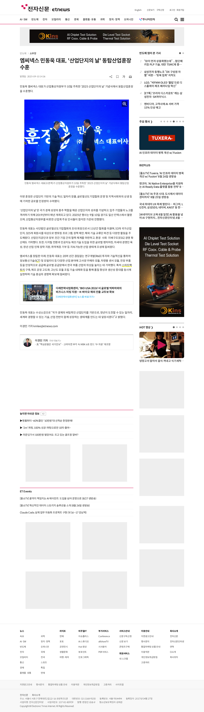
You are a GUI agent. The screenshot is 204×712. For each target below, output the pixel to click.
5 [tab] (174, 121)
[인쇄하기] (130, 76)
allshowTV (103, 641)
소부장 (33, 53)
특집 (43, 667)
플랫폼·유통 (89, 19)
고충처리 (145, 662)
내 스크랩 (123, 658)
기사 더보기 (54, 340)
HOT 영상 (146, 327)
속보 (22, 636)
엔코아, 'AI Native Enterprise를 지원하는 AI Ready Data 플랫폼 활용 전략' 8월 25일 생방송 (161, 187)
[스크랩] (117, 76)
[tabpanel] (161, 84)
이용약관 (145, 652)
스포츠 (44, 662)
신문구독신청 (125, 636)
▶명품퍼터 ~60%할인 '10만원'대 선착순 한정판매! (46, 420)
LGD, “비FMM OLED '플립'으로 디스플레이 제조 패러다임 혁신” (163, 84)
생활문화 (64, 652)
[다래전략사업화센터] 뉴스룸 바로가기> (75, 296)
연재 (43, 672)
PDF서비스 (103, 652)
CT (37, 260)
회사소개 (36, 695)
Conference (104, 636)
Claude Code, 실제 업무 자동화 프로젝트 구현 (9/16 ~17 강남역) (53, 512)
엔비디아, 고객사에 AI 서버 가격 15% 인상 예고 (161, 105)
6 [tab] (177, 121)
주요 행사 (145, 121)
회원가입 (180, 10)
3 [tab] (167, 121)
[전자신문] (45, 7)
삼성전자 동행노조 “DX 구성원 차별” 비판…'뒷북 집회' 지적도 (162, 73)
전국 (43, 657)
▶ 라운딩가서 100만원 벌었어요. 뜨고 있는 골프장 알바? (49, 434)
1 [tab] (180, 53)
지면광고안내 (147, 636)
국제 (43, 652)
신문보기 (150, 10)
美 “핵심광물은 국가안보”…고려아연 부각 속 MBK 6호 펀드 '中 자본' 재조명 (73, 344)
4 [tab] (170, 121)
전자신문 (174, 636)
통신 (67, 19)
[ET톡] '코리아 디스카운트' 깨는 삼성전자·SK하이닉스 (163, 95)
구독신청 (160, 10)
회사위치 (174, 657)
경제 (76, 19)
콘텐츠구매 (124, 646)
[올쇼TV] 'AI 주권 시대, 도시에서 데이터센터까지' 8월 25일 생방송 (161, 195)
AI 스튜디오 (83, 641)
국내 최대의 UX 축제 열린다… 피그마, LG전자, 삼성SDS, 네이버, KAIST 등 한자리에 (161, 207)
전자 (45, 19)
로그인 (172, 10)
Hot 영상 (82, 646)
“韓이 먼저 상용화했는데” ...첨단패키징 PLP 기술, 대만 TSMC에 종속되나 (163, 63)
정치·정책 (114, 19)
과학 (102, 19)
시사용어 (102, 646)
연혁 (172, 646)
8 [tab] (183, 121)
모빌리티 (56, 19)
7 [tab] (180, 121)
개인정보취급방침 (149, 657)
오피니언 (128, 19)
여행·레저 (64, 657)
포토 (62, 641)
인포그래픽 (83, 657)
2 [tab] (183, 53)
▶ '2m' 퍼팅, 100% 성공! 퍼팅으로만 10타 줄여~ (45, 427)
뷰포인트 (82, 652)
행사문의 (145, 641)
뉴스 (22, 631)
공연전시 (64, 646)
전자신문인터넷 (177, 641)
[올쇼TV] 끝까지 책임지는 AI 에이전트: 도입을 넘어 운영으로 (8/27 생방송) (58, 498)
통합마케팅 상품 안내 (150, 646)
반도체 (34, 19)
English (138, 10)
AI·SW (23, 19)
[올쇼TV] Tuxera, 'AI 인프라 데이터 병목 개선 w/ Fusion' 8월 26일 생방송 (161, 175)
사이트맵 (119, 684)
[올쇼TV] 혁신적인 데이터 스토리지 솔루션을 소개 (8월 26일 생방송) (55, 505)
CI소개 (173, 652)
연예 (62, 636)
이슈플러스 (83, 636)
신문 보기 (123, 641)
